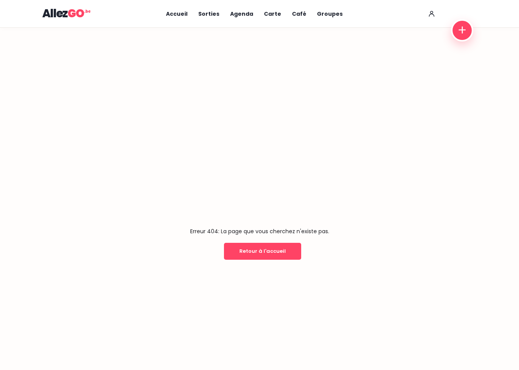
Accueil (176, 14)
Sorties (208, 14)
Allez (63, 13)
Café (299, 14)
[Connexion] (432, 14)
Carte (272, 14)
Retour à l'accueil (262, 251)
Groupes (330, 14)
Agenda (241, 14)
